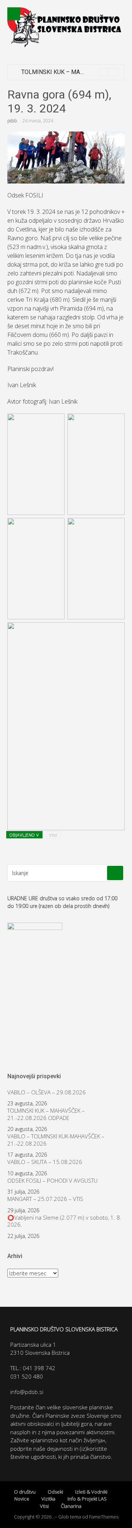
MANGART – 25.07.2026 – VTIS (45, 1198)
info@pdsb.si (26, 1391)
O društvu (25, 1491)
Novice (21, 1498)
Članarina (71, 1506)
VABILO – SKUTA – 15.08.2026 (44, 1161)
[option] (70, 72)
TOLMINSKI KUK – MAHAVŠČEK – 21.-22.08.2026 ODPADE (46, 1114)
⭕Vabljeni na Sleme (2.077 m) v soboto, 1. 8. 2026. (64, 1221)
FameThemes (103, 1516)
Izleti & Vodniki (91, 1491)
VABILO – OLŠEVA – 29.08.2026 (46, 1092)
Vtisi (53, 835)
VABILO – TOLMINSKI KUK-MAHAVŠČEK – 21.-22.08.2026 (55, 1140)
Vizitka (48, 1498)
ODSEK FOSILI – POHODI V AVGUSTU (52, 1180)
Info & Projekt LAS (87, 1498)
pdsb (12, 121)
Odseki (55, 1491)
